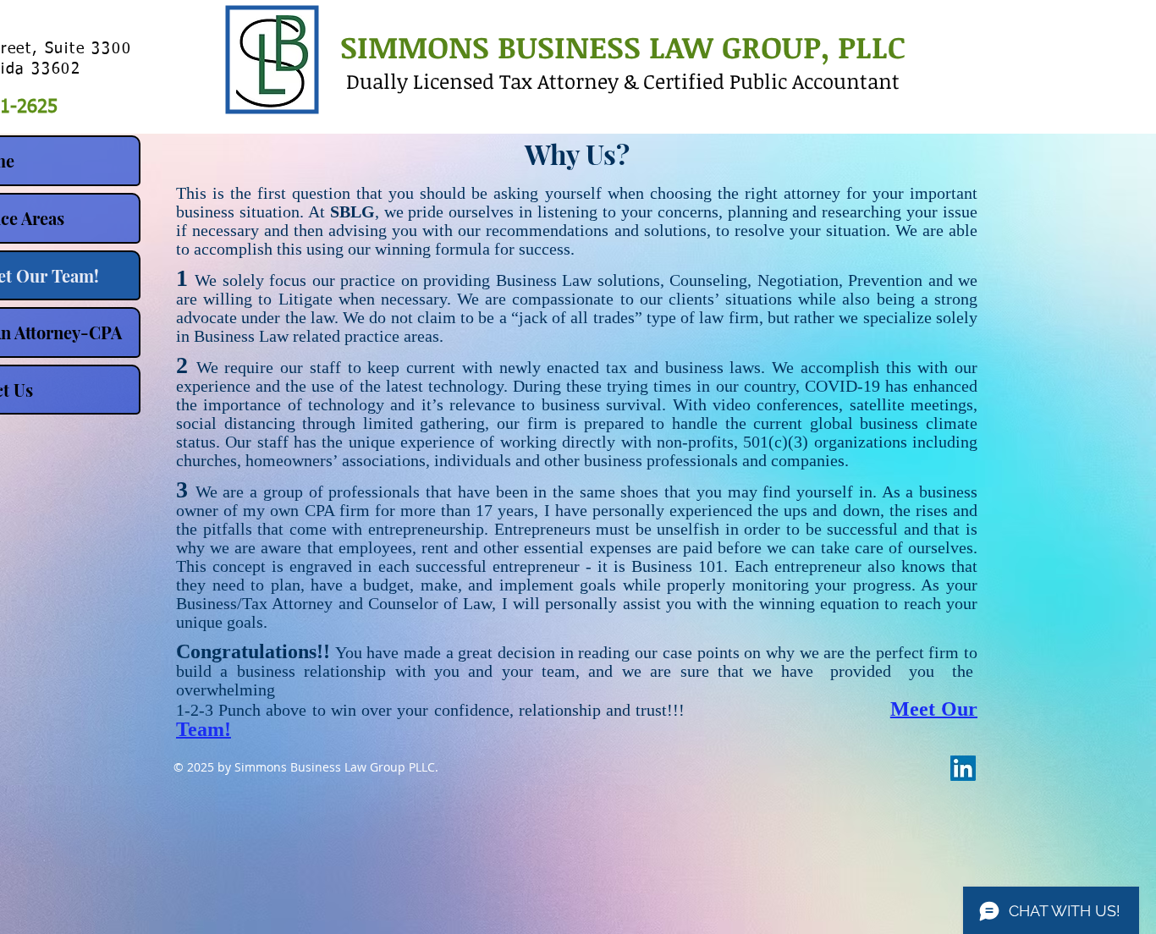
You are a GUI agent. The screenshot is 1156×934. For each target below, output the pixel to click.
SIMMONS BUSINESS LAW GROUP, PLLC (623, 46)
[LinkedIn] (963, 768)
